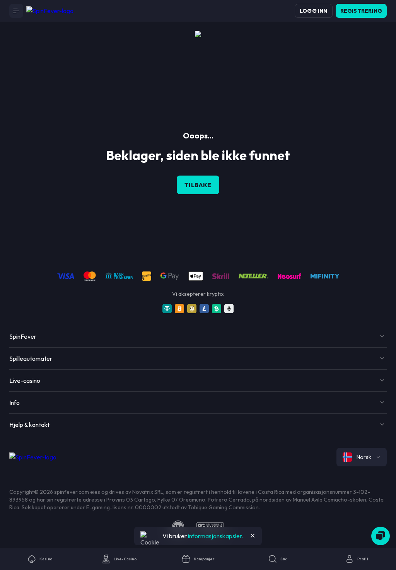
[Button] (16, 11)
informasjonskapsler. (215, 536)
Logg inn (314, 10)
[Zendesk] (380, 536)
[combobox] (361, 457)
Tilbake (197, 185)
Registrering (361, 10)
